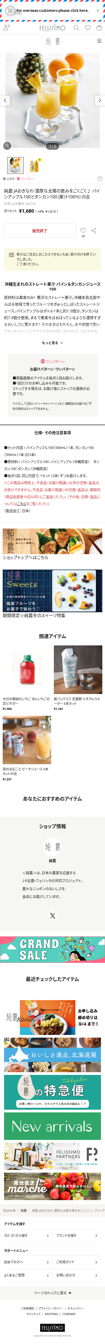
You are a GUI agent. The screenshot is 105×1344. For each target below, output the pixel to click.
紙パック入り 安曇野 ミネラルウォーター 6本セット (77, 701)
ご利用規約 (27, 1308)
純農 (24, 1210)
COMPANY (69, 1314)
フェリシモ (9, 1210)
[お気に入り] (87, 28)
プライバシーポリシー (50, 1308)
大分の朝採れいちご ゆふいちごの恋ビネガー (26, 701)
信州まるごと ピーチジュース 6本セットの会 (25, 771)
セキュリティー (76, 1308)
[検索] (76, 28)
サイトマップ (33, 1314)
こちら (21, 503)
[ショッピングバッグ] (99, 28)
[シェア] (93, 231)
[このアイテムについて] (99, 179)
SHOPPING (51, 1314)
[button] (100, 101)
